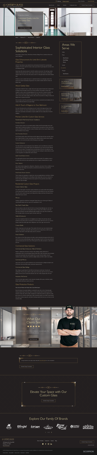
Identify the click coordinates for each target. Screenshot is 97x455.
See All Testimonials (33, 339)
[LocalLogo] (13, 5)
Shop (56, 440)
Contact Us (47, 440)
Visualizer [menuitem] (64, 5)
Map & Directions (6, 445)
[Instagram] (48, 444)
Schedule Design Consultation (87, 5)
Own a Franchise (81, 1)
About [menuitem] (58, 5)
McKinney (59, 1)
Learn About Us (64, 98)
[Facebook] (45, 444)
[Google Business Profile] (43, 444)
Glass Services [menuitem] (51, 5)
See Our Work (64, 111)
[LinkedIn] (51, 444)
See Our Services (64, 86)
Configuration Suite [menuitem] (73, 5)
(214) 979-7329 (91, 1)
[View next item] (51, 432)
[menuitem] (70, 52)
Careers (52, 440)
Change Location (66, 1)
